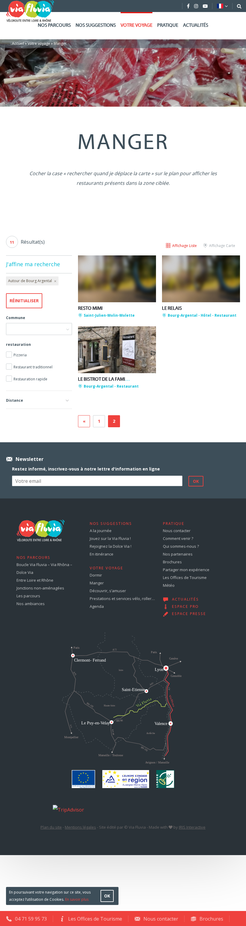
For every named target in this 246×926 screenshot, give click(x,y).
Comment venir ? (178, 538)
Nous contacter (176, 530)
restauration (18, 344)
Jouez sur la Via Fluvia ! (110, 538)
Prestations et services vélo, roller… (122, 598)
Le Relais (172, 308)
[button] (39, 400)
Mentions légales (80, 827)
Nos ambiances (30, 603)
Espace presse (189, 614)
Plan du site (51, 827)
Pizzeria (20, 355)
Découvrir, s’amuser (108, 590)
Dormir (96, 575)
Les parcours (28, 596)
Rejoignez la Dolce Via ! (110, 546)
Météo (169, 585)
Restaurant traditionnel (33, 367)
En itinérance (101, 554)
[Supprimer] (54, 281)
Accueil (18, 43)
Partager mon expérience (186, 569)
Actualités (195, 25)
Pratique (167, 25)
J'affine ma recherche (33, 264)
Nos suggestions (96, 25)
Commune (15, 317)
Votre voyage (136, 25)
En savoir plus (76, 899)
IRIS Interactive (192, 827)
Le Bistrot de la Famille (105, 379)
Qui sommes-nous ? (181, 546)
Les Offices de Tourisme (185, 577)
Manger (97, 583)
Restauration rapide (30, 379)
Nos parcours (54, 25)
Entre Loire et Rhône (34, 580)
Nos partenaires (178, 554)
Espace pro (185, 607)
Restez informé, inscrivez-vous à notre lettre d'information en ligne (86, 469)
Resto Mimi (90, 308)
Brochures (172, 562)
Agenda (97, 606)
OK (107, 896)
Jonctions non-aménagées (40, 588)
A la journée (101, 530)
